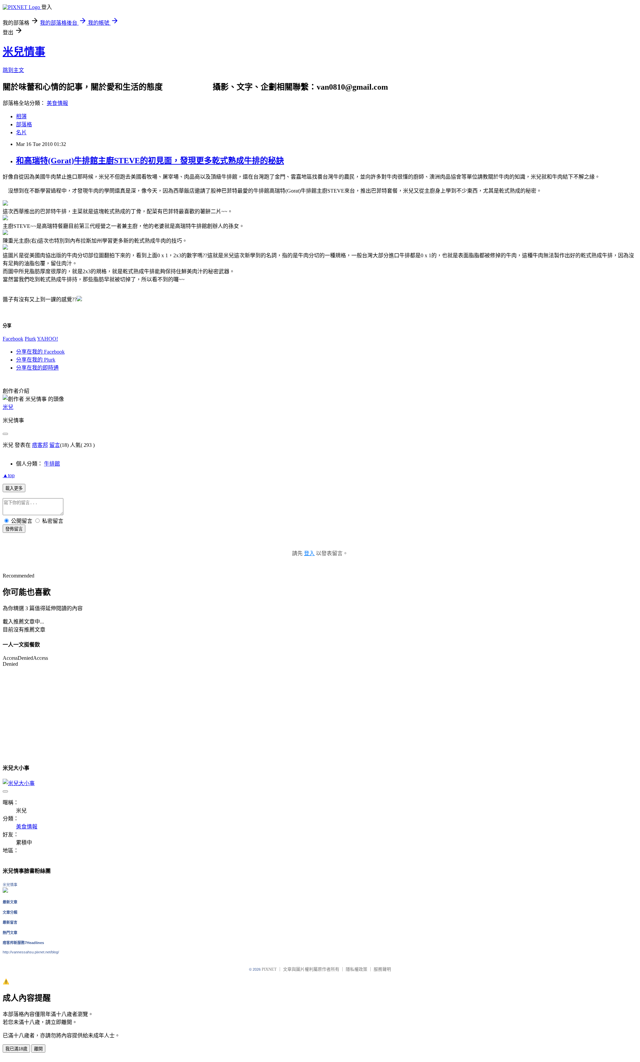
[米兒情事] (5, 891)
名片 (21, 132)
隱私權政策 (356, 969)
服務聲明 (382, 969)
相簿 (21, 116)
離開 (38, 1048)
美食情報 (57, 103)
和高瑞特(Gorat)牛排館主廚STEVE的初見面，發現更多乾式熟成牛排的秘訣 (150, 160)
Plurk (30, 339)
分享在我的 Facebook (40, 352)
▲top (9, 475)
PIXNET (269, 969)
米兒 (8, 407)
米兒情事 (24, 52)
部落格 (24, 124)
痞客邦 (40, 445)
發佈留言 (14, 529)
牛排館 (52, 464)
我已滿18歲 (16, 1048)
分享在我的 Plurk (35, 360)
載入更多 (14, 488)
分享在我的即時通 (37, 368)
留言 (54, 445)
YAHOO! (47, 339)
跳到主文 (13, 70)
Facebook (13, 339)
